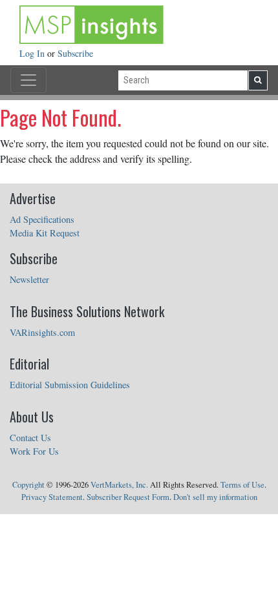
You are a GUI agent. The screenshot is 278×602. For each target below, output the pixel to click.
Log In (33, 53)
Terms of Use (242, 484)
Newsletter (29, 279)
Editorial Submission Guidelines (70, 385)
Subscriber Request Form (128, 497)
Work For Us (34, 451)
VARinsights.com (42, 332)
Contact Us (30, 437)
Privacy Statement (52, 497)
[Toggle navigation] (28, 80)
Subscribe (75, 53)
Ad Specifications (42, 219)
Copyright (28, 484)
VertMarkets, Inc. (119, 484)
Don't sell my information (215, 497)
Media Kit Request (45, 233)
